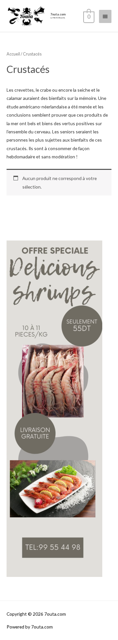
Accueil (13, 54)
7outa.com (58, 14)
